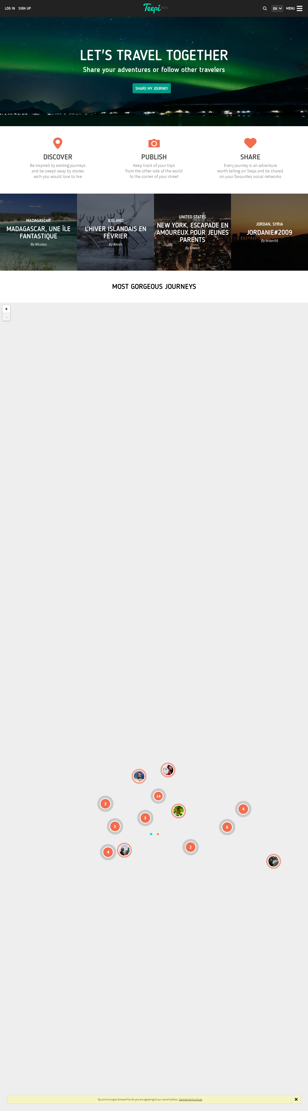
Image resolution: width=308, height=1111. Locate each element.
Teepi (154, 8)
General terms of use (190, 1099)
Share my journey (151, 88)
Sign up (25, 8)
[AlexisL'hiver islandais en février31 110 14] (139, 776)
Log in (10, 8)
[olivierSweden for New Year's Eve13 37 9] (168, 770)
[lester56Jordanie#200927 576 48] (179, 811)
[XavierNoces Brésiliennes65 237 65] (124, 850)
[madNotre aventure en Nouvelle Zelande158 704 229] (274, 861)
